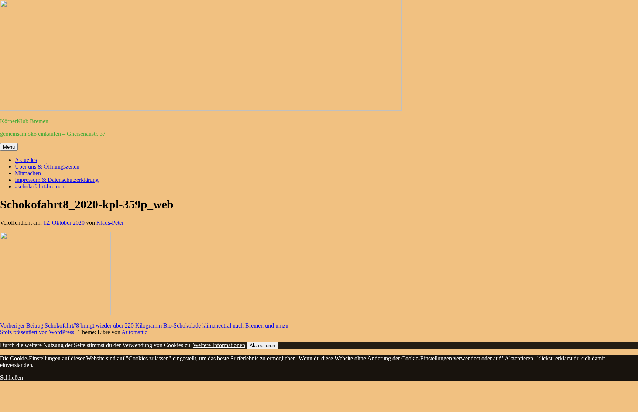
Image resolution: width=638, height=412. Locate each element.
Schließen (11, 377)
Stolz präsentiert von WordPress (37, 332)
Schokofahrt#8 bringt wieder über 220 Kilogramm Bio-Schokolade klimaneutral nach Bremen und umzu (144, 325)
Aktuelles (26, 160)
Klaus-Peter (110, 222)
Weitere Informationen (219, 345)
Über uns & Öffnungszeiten (47, 166)
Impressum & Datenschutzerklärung (57, 180)
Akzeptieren (262, 345)
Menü (9, 147)
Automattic (134, 332)
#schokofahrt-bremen (39, 186)
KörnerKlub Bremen (24, 121)
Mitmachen (28, 173)
